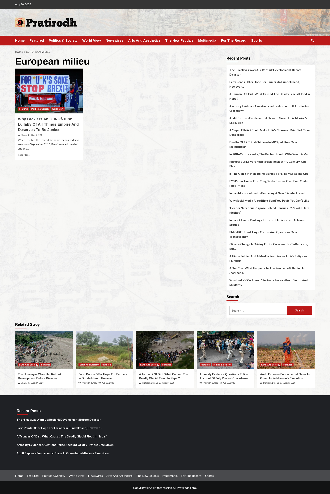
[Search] (312, 40)
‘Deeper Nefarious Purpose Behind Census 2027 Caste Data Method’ (269, 210)
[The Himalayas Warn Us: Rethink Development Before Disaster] (44, 350)
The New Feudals (179, 40)
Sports (256, 40)
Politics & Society (63, 40)
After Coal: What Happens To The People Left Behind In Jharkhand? (267, 270)
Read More (24, 154)
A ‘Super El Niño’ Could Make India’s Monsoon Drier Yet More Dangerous (269, 132)
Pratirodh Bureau (89, 383)
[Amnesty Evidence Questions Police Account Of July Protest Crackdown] (225, 350)
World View (91, 40)
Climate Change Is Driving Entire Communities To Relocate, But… (268, 246)
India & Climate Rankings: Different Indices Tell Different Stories (267, 222)
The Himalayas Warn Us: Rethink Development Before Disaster (265, 72)
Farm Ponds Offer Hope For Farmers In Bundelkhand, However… (264, 84)
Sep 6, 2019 (36, 135)
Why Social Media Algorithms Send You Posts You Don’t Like (269, 200)
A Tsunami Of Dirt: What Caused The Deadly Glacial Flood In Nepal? (269, 96)
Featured (36, 40)
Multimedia (207, 40)
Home (20, 40)
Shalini (24, 135)
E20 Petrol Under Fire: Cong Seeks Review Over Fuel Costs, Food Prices (268, 183)
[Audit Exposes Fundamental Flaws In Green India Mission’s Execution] (286, 350)
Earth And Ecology (28, 365)
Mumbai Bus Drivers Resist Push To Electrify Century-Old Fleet (267, 164)
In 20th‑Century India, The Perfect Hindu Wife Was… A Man (269, 154)
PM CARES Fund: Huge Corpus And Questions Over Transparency (263, 234)
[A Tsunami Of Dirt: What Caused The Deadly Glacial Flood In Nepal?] (165, 350)
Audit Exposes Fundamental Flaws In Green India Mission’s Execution (268, 120)
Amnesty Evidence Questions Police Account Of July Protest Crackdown (270, 108)
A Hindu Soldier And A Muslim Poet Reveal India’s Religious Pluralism (268, 258)
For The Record (233, 40)
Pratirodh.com (186, 487)
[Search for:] (258, 310)
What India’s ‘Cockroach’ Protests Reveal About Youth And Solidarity (268, 282)
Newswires (114, 40)
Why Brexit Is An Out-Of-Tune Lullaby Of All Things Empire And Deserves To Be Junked (48, 124)
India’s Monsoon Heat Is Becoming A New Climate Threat (267, 193)
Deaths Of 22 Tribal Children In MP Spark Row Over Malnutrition (263, 144)
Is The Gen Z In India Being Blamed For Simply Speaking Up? (268, 173)
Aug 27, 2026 (37, 383)
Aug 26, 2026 (229, 383)
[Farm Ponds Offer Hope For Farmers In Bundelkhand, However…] (104, 350)
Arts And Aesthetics (144, 40)
